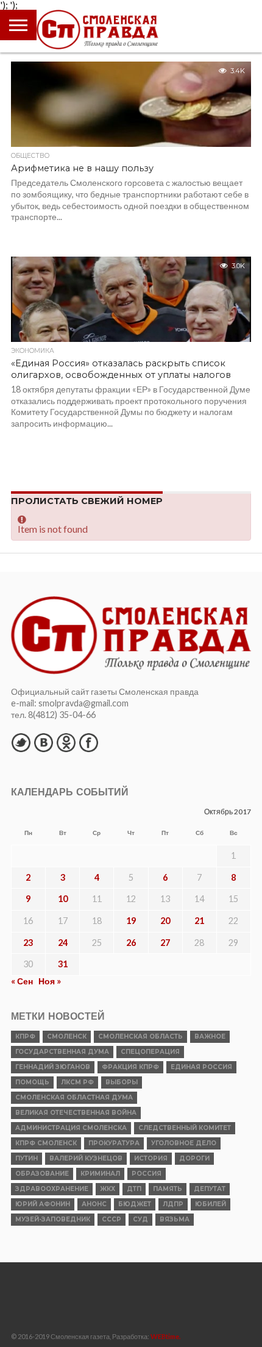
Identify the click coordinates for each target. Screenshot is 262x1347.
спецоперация (150, 1052)
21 (199, 920)
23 (28, 942)
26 (131, 942)
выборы (121, 1082)
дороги (194, 1158)
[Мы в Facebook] (88, 742)
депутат (209, 1189)
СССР (111, 1219)
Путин (26, 1158)
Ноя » (49, 981)
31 (63, 964)
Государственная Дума (62, 1052)
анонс (94, 1204)
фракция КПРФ (130, 1067)
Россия (146, 1174)
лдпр (173, 1204)
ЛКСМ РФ (77, 1082)
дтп (134, 1189)
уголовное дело (183, 1143)
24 (63, 942)
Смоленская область (140, 1036)
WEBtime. (165, 1336)
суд (140, 1219)
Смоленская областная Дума (74, 1097)
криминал (100, 1174)
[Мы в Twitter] (20, 742)
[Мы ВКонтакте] (43, 742)
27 (165, 942)
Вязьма (174, 1219)
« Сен (22, 981)
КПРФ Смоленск (46, 1143)
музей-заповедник (52, 1219)
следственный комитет (184, 1128)
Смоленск (67, 1036)
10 (63, 899)
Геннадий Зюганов (52, 1067)
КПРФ (25, 1036)
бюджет (134, 1204)
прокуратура (114, 1143)
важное (209, 1036)
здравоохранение (51, 1189)
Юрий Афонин (42, 1204)
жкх (107, 1189)
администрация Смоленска (71, 1128)
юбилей (210, 1204)
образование (42, 1174)
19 (131, 920)
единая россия (201, 1067)
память (167, 1189)
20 (165, 920)
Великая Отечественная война (75, 1113)
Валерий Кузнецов (85, 1158)
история (151, 1158)
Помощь (32, 1082)
